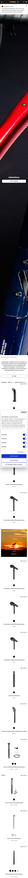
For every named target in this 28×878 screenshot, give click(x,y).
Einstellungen (21, 451)
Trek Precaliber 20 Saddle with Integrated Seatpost (14, 588)
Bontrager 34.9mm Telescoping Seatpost (14, 484)
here (21, 11)
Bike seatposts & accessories (9, 357)
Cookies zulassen (14, 456)
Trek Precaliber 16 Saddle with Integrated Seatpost (14, 659)
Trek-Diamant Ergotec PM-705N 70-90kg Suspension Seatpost (14, 731)
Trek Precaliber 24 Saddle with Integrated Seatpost (14, 520)
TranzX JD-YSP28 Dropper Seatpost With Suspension (14, 767)
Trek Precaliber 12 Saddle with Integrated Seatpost (14, 624)
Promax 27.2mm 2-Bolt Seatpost (14, 838)
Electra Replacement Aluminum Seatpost (14, 874)
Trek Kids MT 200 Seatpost (14, 695)
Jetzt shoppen (14, 181)
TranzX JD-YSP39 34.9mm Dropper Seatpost (14, 802)
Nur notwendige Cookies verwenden (14, 464)
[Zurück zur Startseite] (1, 357)
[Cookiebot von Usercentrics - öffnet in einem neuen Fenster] (21, 412)
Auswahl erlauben (14, 460)
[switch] (25, 439)
